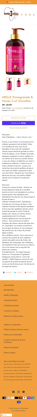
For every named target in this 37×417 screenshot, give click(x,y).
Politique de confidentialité (13, 334)
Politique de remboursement (13, 316)
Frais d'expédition (17, 108)
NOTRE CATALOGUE (11, 295)
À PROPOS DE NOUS (11, 306)
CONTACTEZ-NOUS (10, 300)
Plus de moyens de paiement (18, 128)
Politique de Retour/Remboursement (16, 329)
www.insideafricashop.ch (18, 411)
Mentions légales (9, 353)
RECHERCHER (9, 290)
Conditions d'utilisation (11, 311)
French (5, 415)
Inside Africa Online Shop (21, 408)
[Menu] (34, 14)
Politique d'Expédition (11, 347)
